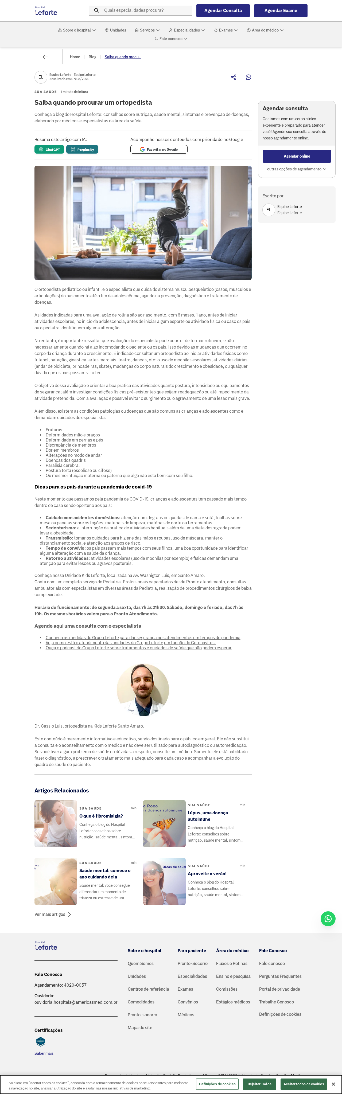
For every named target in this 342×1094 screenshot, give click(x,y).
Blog (92, 57)
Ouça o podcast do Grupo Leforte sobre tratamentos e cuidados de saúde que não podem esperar (139, 647)
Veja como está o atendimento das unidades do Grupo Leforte (104, 642)
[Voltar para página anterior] (45, 57)
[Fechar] (333, 1084)
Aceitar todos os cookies (303, 1084)
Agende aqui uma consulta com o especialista (87, 626)
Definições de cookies (280, 1014)
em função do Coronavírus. (190, 642)
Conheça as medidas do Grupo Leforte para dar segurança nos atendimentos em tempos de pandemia (143, 637)
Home (75, 57)
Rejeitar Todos (259, 1084)
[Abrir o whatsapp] (328, 918)
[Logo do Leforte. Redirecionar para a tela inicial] (55, 10)
